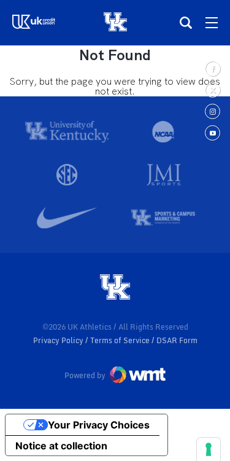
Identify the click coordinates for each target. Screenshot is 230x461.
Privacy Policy (59, 340)
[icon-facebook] (212, 68)
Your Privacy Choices (99, 425)
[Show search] (185, 22)
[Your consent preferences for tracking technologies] (208, 449)
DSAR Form (176, 340)
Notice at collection (61, 446)
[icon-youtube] (212, 133)
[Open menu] (211, 22)
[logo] (115, 287)
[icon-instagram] (212, 111)
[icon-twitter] (212, 90)
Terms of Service (120, 340)
